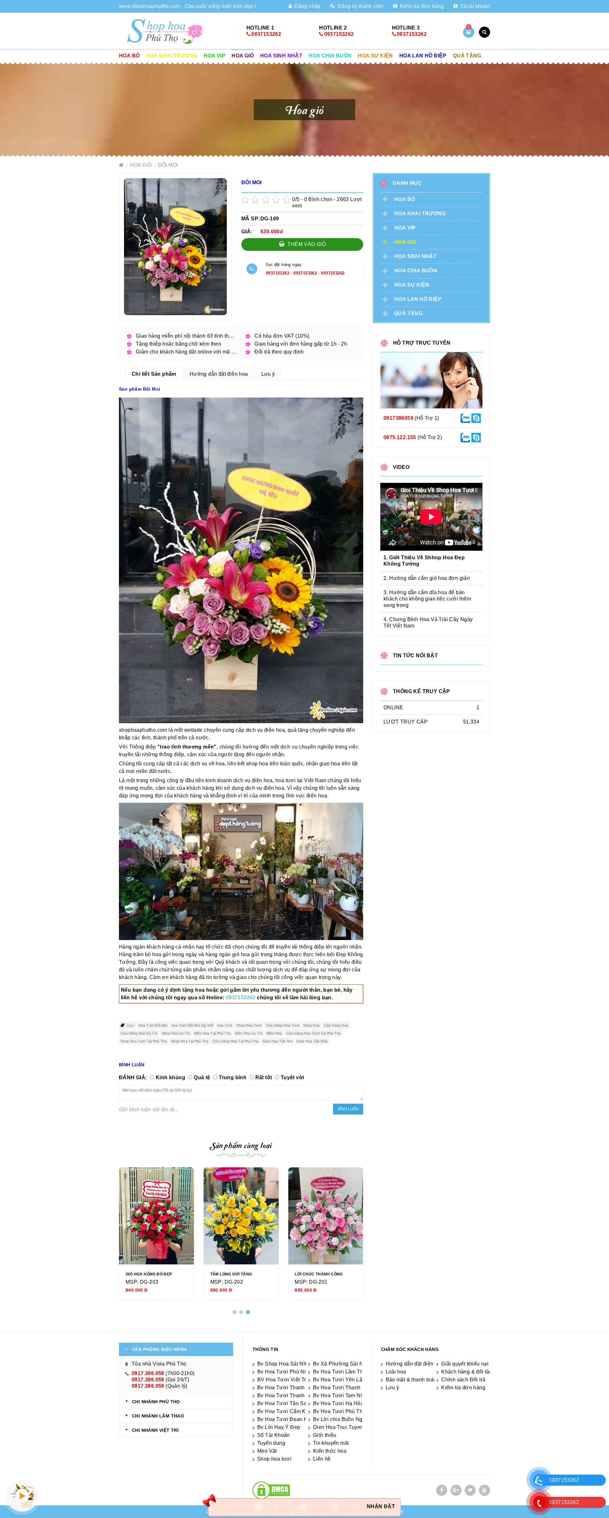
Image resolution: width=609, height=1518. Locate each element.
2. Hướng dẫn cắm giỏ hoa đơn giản (426, 578)
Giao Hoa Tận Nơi (277, 1041)
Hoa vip (214, 55)
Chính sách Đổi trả (463, 1379)
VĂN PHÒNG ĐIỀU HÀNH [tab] (159, 1349)
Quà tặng (467, 55)
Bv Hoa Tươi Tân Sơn (284, 1403)
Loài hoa (396, 1371)
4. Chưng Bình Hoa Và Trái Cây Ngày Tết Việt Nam (428, 622)
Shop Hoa (311, 1025)
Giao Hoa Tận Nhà (312, 1041)
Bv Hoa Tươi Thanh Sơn (342, 1387)
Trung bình (232, 1077)
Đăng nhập (306, 6)
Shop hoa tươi (274, 1459)
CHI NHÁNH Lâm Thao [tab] (158, 1415)
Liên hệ (322, 1459)
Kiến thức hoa (329, 1451)
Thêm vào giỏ (306, 244)
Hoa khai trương (171, 55)
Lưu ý (392, 1387)
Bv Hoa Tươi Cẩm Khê (284, 1411)
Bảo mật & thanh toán (411, 1379)
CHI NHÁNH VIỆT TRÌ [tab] (155, 1430)
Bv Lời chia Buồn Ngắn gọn (346, 1419)
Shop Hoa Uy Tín (176, 1033)
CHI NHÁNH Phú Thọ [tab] (156, 1401)
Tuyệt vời (292, 1077)
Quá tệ (202, 1077)
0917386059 (398, 418)
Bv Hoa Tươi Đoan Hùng (287, 1419)
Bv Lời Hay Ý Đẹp (278, 1427)
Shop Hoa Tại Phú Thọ (189, 1041)
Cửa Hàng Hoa (336, 1025)
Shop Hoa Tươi (248, 1025)
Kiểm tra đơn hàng (421, 6)
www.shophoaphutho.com (149, 6)
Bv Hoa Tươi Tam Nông (341, 1395)
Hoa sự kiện (375, 55)
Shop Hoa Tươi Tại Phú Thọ (144, 1041)
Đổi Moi (168, 165)
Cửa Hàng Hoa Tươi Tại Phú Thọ (313, 1033)
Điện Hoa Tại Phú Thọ (212, 1033)
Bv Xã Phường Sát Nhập (342, 1363)
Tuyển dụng (271, 1443)
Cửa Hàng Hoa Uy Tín (139, 1033)
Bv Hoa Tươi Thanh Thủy (287, 1387)
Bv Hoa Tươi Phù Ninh (284, 1371)
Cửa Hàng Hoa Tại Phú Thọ (236, 1041)
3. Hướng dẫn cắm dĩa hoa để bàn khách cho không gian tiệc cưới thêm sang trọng (427, 599)
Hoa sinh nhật (281, 55)
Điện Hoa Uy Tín (249, 1033)
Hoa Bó (129, 55)
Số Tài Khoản (273, 1435)
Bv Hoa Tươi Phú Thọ (339, 1411)
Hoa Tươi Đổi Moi (153, 1025)
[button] (234, 1312)
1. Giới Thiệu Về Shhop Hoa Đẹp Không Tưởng (424, 561)
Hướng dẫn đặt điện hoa (415, 1363)
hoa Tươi (224, 1025)
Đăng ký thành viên (359, 6)
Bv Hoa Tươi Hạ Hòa (338, 1403)
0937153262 (266, 34)
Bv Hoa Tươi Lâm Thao (341, 1371)
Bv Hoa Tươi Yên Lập (339, 1379)
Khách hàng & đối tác (466, 1371)
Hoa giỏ (243, 55)
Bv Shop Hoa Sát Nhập (284, 1363)
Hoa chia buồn (330, 55)
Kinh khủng (170, 1077)
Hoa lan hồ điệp (423, 55)
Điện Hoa (274, 1033)
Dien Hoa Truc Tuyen (338, 1427)
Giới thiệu (325, 1435)
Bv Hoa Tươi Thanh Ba (285, 1395)
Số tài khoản (474, 6)
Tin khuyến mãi (331, 1443)
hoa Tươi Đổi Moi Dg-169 (192, 1025)
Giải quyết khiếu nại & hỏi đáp (477, 1363)
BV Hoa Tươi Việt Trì (282, 1379)
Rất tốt (263, 1077)
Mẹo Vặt (267, 1451)
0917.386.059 (148, 1373)
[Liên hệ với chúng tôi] (465, 417)
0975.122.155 (399, 437)
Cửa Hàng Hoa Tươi (282, 1025)
